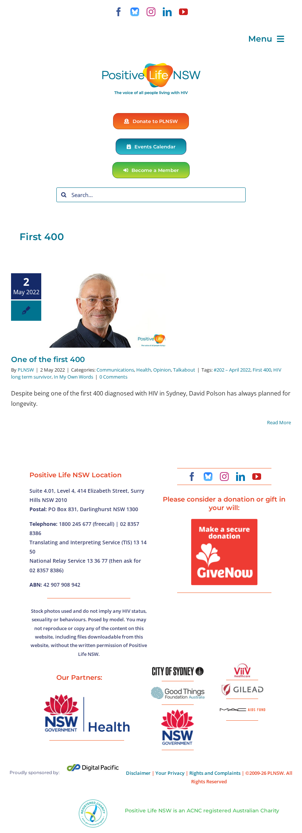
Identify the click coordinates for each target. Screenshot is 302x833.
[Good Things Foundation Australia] (177, 690)
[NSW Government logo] (177, 710)
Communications (115, 369)
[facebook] (118, 11)
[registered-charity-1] (93, 802)
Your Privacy (170, 773)
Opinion (162, 369)
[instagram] (151, 11)
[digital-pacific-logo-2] (93, 767)
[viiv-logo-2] (242, 666)
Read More (279, 422)
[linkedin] (167, 11)
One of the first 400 (48, 359)
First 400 (262, 369)
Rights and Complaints (214, 773)
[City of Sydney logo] (178, 670)
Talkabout (184, 369)
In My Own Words (73, 376)
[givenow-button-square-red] (224, 522)
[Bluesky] (134, 11)
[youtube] (183, 11)
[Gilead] (242, 685)
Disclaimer (138, 773)
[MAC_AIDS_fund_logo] (242, 706)
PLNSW (26, 369)
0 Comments (113, 376)
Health (143, 369)
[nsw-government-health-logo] (87, 695)
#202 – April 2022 (232, 369)
